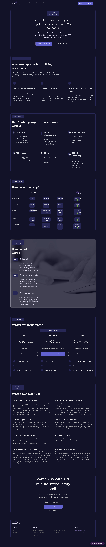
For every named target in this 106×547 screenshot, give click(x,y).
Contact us (81, 354)
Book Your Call (52, 507)
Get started (25, 354)
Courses (45, 2)
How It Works (30, 2)
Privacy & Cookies (80, 530)
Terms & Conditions (80, 533)
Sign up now (52, 354)
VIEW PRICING (61, 44)
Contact (52, 2)
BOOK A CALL (84, 3)
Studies (38, 2)
